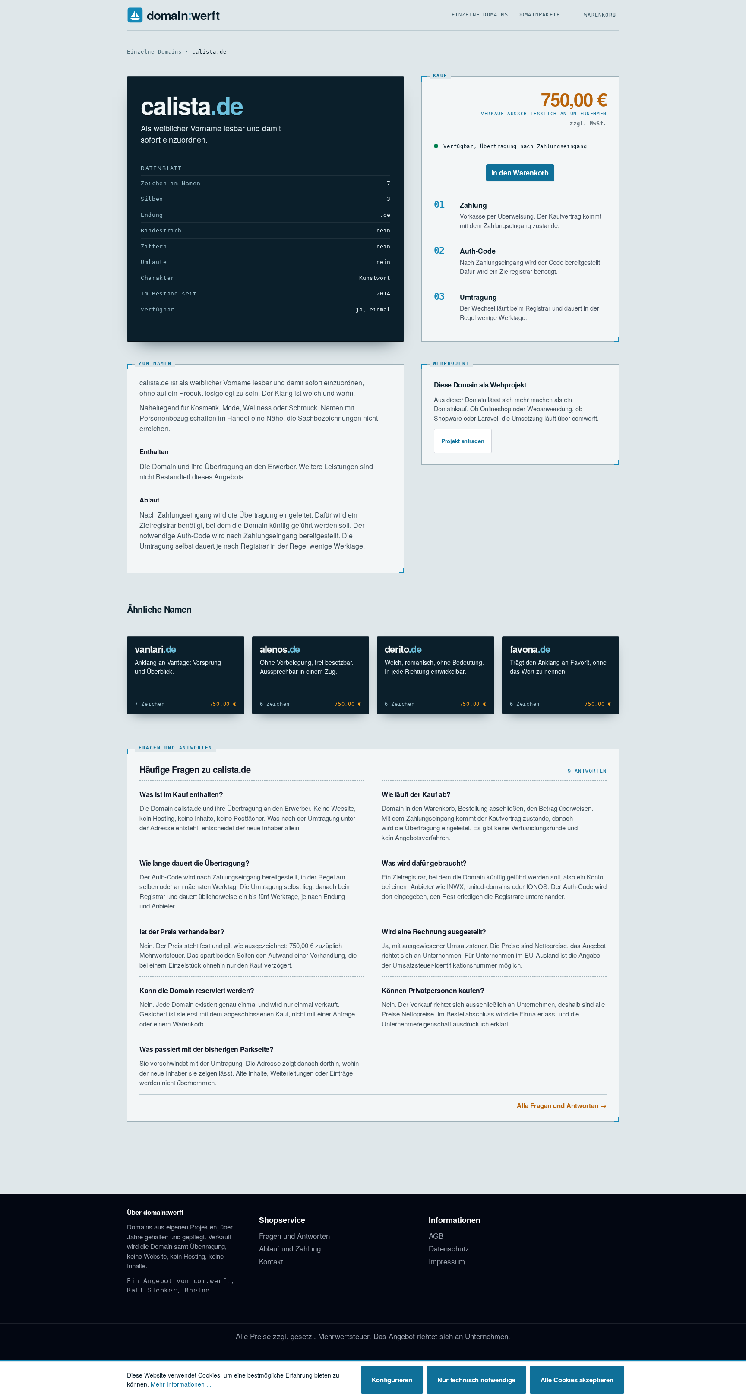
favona (530, 649)
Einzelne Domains (480, 15)
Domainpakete (539, 15)
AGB (436, 1235)
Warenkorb (600, 15)
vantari (155, 649)
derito (403, 649)
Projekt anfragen (462, 441)
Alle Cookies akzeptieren (577, 1379)
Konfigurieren (392, 1379)
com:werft (212, 1281)
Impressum (447, 1261)
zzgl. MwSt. (588, 124)
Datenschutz (449, 1248)
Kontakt (271, 1261)
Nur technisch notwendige (476, 1379)
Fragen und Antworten (294, 1235)
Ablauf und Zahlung (290, 1248)
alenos (280, 649)
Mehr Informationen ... (181, 1384)
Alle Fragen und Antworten (557, 1105)
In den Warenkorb (520, 173)
